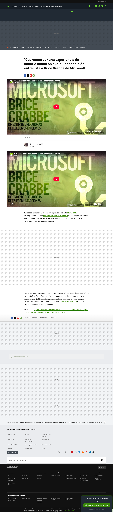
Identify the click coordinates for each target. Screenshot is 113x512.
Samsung (57, 47)
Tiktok (105, 6)
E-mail (33, 75)
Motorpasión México (69, 498)
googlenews (102, 6)
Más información (69, 510)
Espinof (39, 478)
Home (31, 6)
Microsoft (44, 317)
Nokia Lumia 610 (69, 301)
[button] (36, 144)
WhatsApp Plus (71, 422)
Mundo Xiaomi (11, 487)
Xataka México (12, 498)
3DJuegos (24, 475)
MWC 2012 (72, 213)
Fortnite (82, 47)
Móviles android (46, 445)
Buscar (102, 460)
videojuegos (28, 448)
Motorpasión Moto (71, 478)
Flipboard (31, 75)
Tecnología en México (31, 445)
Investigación (11, 434)
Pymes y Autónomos (97, 478)
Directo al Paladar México (56, 498)
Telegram (79, 451)
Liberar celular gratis (96, 422)
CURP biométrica (83, 422)
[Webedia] (102, 1)
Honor (64, 47)
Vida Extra (25, 478)
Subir (100, 467)
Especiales (11, 439)
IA (45, 47)
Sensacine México (42, 498)
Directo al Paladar (56, 475)
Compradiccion (84, 480)
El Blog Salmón (98, 475)
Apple (76, 47)
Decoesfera (83, 478)
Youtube (96, 6)
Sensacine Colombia (39, 501)
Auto (37, 6)
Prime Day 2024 (12, 445)
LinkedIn (89, 451)
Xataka (9, 475)
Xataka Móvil (11, 478)
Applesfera (11, 480)
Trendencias (83, 475)
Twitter (92, 6)
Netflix (70, 47)
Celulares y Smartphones (29, 440)
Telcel (43, 448)
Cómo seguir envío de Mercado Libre (54, 422)
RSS (82, 451)
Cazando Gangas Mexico (46, 435)
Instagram (99, 6)
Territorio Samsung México (51, 6)
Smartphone (30, 47)
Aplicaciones (34, 317)
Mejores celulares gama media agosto (30, 422)
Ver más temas (12, 452)
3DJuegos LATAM (26, 498)
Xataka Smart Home (11, 483)
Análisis (27, 434)
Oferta (22, 47)
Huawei (50, 47)
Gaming (24, 6)
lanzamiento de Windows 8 (55, 215)
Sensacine (39, 475)
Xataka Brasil (11, 500)
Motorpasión (69, 475)
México (10, 448)
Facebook (89, 6)
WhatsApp (39, 47)
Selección (16, 6)
